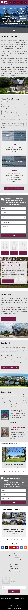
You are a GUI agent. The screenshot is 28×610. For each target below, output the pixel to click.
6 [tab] (18, 471)
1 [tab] (4, 471)
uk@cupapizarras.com (23, 601)
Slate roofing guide (14, 566)
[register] (14, 2)
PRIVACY (6, 598)
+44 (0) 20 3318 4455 (23, 600)
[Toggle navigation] (25, 2)
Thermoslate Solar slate (14, 557)
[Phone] (11, 2)
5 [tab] (15, 471)
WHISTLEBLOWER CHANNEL (17, 598)
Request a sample (14, 568)
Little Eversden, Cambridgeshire (14, 453)
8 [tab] (23, 471)
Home (2, 6)
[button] (14, 30)
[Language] (18, 2)
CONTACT (2, 598)
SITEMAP (24, 598)
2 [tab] (11, 539)
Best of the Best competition (14, 572)
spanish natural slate (10, 307)
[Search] (21, 2)
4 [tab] (12, 471)
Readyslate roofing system (14, 561)
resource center (20, 401)
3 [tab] (9, 471)
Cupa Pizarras (9, 608)
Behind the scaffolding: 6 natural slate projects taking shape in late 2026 (14, 531)
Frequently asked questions (14, 570)
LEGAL (10, 598)
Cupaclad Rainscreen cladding (14, 559)
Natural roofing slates (14, 555)
